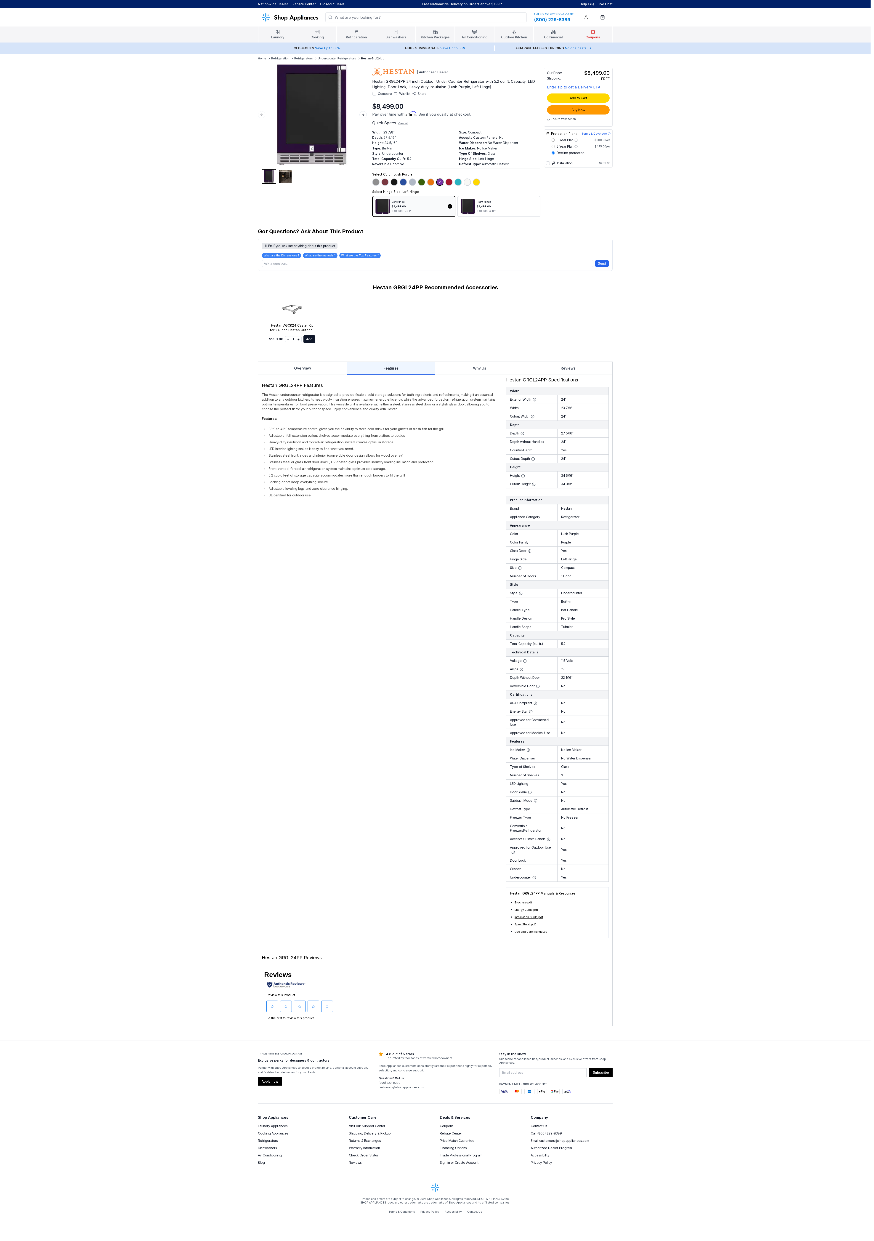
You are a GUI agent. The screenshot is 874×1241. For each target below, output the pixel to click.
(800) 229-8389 (389, 1082)
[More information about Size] (520, 568)
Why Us (479, 368)
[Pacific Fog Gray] (412, 182)
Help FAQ (587, 4)
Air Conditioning (270, 1155)
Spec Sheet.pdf (525, 924)
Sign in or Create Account (459, 1162)
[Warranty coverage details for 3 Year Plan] (576, 140)
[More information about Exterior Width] (534, 400)
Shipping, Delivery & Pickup (370, 1133)
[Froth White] (467, 182)
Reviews (568, 368)
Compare (385, 94)
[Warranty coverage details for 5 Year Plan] (576, 146)
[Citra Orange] (430, 182)
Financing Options (453, 1148)
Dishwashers (267, 1148)
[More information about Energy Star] (531, 712)
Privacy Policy (541, 1162)
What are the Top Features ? (360, 255)
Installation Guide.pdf (529, 917)
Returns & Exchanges (365, 1140)
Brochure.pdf (523, 902)
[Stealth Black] (394, 182)
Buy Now (578, 110)
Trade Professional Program (461, 1155)
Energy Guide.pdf (526, 909)
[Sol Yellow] (476, 182)
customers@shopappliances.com (401, 1087)
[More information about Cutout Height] (534, 484)
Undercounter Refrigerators (337, 58)
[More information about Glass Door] (529, 551)
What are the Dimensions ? (281, 255)
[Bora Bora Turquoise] (458, 182)
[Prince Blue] (403, 182)
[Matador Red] (449, 182)
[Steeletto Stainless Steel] (376, 182)
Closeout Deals (332, 4)
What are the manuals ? (320, 255)
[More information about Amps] (521, 669)
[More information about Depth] (522, 433)
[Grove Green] (421, 182)
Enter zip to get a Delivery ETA (573, 87)
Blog (261, 1162)
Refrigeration (280, 58)
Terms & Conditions (401, 1211)
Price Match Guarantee (457, 1140)
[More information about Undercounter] (534, 877)
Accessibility (540, 1155)
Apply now (270, 1081)
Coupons (447, 1126)
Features (391, 368)
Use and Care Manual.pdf (532, 931)
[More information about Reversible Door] (538, 686)
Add (309, 339)
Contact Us (539, 1126)
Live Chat (605, 4)
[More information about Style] (521, 593)
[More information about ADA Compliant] (535, 703)
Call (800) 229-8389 (546, 1133)
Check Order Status (364, 1155)
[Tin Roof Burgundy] (385, 182)
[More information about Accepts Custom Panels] (548, 839)
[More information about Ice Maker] (528, 750)
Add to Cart (578, 98)
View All (403, 123)
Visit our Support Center (367, 1126)
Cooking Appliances (273, 1133)
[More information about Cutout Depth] (533, 459)
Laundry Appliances (273, 1126)
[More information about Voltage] (525, 661)
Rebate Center (304, 4)
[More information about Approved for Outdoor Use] (513, 852)
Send (602, 263)
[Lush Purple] (440, 182)
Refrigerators (303, 58)
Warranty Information (364, 1148)
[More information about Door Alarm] (530, 792)
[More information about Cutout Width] (532, 416)
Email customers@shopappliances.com (560, 1140)
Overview (302, 368)
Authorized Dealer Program (551, 1148)
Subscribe (601, 1072)
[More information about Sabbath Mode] (535, 801)
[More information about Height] (523, 476)
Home (262, 58)
